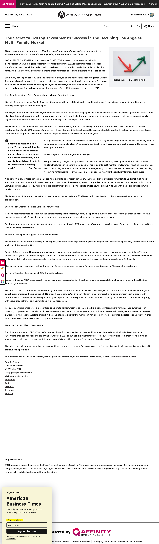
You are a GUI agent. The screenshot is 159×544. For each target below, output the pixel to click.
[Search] (133, 26)
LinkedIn (9, 386)
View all (153, 4)
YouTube (9, 393)
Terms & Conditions (81, 541)
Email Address (14, 520)
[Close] (48, 490)
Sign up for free (26, 531)
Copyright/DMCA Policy (104, 541)
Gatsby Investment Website (123, 356)
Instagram (10, 390)
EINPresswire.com (66, 60)
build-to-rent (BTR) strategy (113, 213)
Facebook (10, 379)
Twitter (8, 383)
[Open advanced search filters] (138, 26)
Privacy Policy (125, 541)
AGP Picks (8, 4)
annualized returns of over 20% (55, 88)
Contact (138, 541)
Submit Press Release (59, 541)
